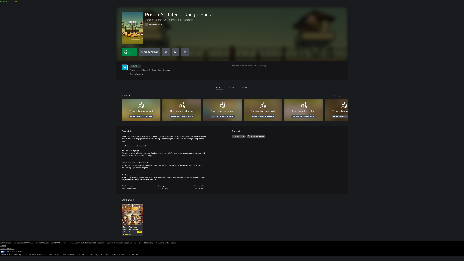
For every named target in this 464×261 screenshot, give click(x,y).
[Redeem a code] (185, 52)
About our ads (110, 254)
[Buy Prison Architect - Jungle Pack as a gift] (175, 52)
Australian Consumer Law (127, 254)
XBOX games (18, 242)
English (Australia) (7, 248)
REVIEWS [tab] (232, 87)
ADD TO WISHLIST (151, 52)
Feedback (70, 242)
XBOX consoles (6, 242)
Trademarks (71, 254)
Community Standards (84, 242)
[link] (132, 220)
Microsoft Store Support (147, 242)
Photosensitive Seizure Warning (107, 242)
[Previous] (335, 95)
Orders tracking (171, 242)
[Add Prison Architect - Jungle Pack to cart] (166, 52)
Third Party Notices (85, 254)
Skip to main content (8, 1)
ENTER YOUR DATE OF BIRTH (141, 116)
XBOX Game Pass (31, 242)
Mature (134, 66)
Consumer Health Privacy (10, 254)
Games (3, 245)
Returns (160, 242)
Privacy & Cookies (44, 254)
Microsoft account (128, 242)
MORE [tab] (244, 87)
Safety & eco (98, 254)
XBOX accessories (46, 242)
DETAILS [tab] (219, 87)
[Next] (339, 95)
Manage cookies (59, 254)
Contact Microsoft (29, 254)
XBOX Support (60, 242)
